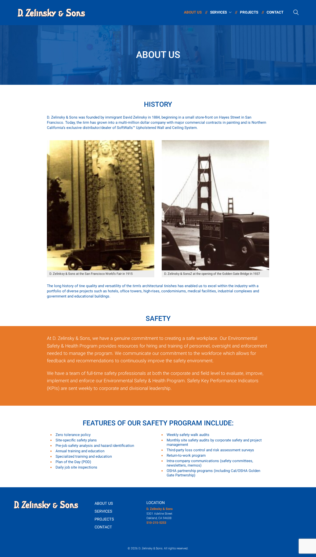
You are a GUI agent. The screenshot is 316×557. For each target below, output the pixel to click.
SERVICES (103, 511)
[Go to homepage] (51, 12)
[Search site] (296, 13)
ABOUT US (104, 503)
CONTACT (103, 527)
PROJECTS (104, 519)
